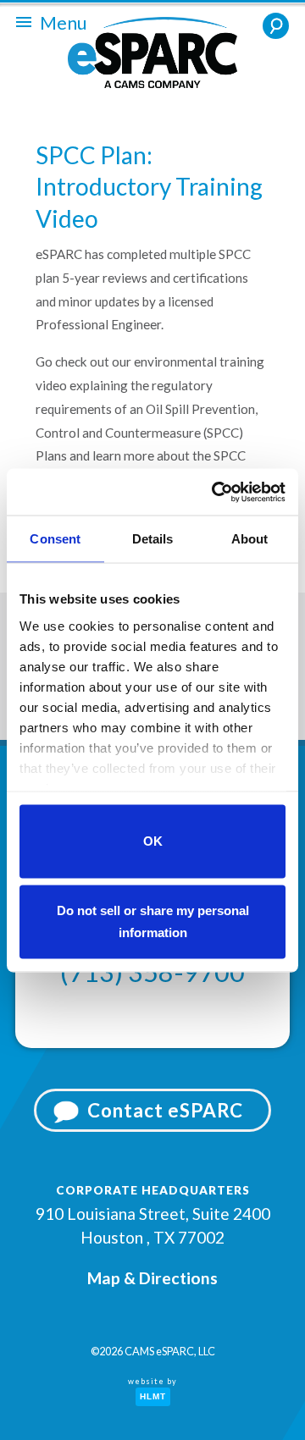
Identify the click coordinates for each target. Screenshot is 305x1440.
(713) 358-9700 (152, 972)
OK (153, 841)
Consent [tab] (55, 539)
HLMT (153, 1396)
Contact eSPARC (165, 1110)
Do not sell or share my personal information (153, 920)
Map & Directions (152, 1278)
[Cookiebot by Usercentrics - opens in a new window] (215, 492)
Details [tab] (153, 539)
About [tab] (250, 539)
